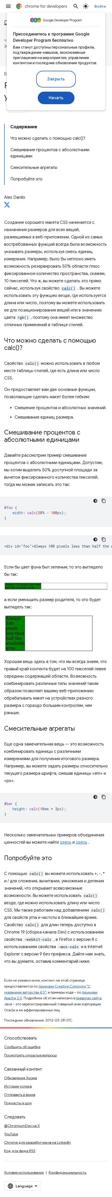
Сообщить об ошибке (22, 1047)
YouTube (11, 1134)
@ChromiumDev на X (22, 1125)
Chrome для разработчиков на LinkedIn (37, 1142)
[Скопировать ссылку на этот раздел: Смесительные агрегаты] (80, 729)
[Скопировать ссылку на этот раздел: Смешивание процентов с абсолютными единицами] (84, 440)
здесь (65, 842)
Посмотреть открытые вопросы (30, 1055)
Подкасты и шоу (18, 1103)
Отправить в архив (19, 1094)
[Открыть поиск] (76, 6)
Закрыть (56, 79)
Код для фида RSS (19, 1150)
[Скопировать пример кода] (103, 501)
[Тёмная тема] (95, 501)
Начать (56, 98)
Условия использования (24, 1172)
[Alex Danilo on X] (7, 206)
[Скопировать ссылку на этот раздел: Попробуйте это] (57, 858)
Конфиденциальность (67, 1172)
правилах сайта (89, 998)
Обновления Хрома (20, 1078)
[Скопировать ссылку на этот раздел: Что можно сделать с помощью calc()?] (27, 348)
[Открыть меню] (8, 6)
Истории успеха (18, 1086)
